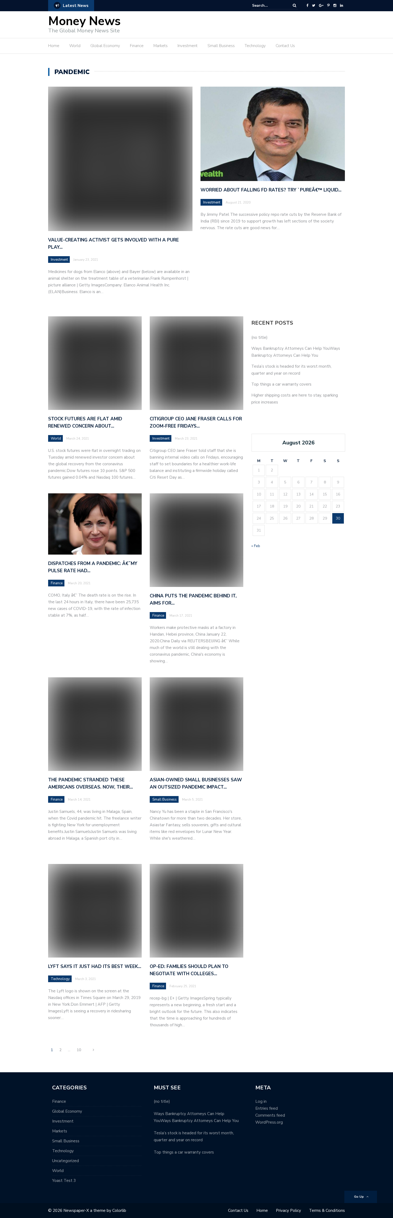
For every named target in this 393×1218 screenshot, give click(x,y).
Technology (255, 45)
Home (53, 45)
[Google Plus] (321, 5)
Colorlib (119, 1210)
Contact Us (285, 45)
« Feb (255, 545)
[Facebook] (307, 5)
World (74, 45)
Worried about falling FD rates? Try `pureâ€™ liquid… (271, 190)
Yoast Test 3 (64, 1180)
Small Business (221, 45)
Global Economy (105, 45)
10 (79, 1049)
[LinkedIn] (341, 5)
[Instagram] (335, 5)
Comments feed (270, 1115)
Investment (188, 45)
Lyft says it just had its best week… (94, 966)
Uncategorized (65, 1160)
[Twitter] (313, 5)
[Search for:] (268, 5)
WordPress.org (269, 1122)
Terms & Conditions (327, 1210)
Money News (84, 21)
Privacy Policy (288, 1210)
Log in (261, 1101)
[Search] (294, 5)
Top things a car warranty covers (281, 384)
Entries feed (266, 1108)
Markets (160, 45)
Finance (137, 45)
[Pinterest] (328, 5)
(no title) (259, 337)
